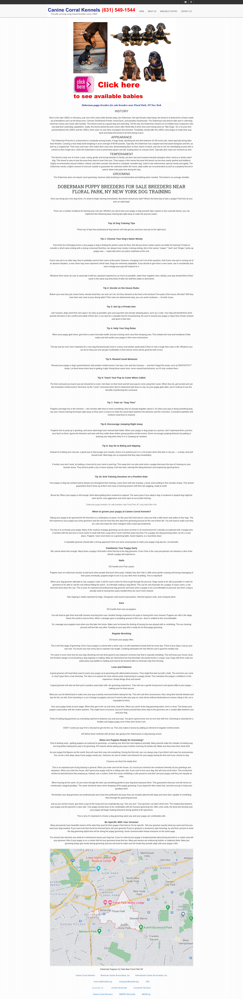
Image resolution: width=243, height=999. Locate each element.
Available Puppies (168, 11)
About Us (152, 11)
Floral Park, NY (97, 988)
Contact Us (186, 11)
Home (141, 11)
